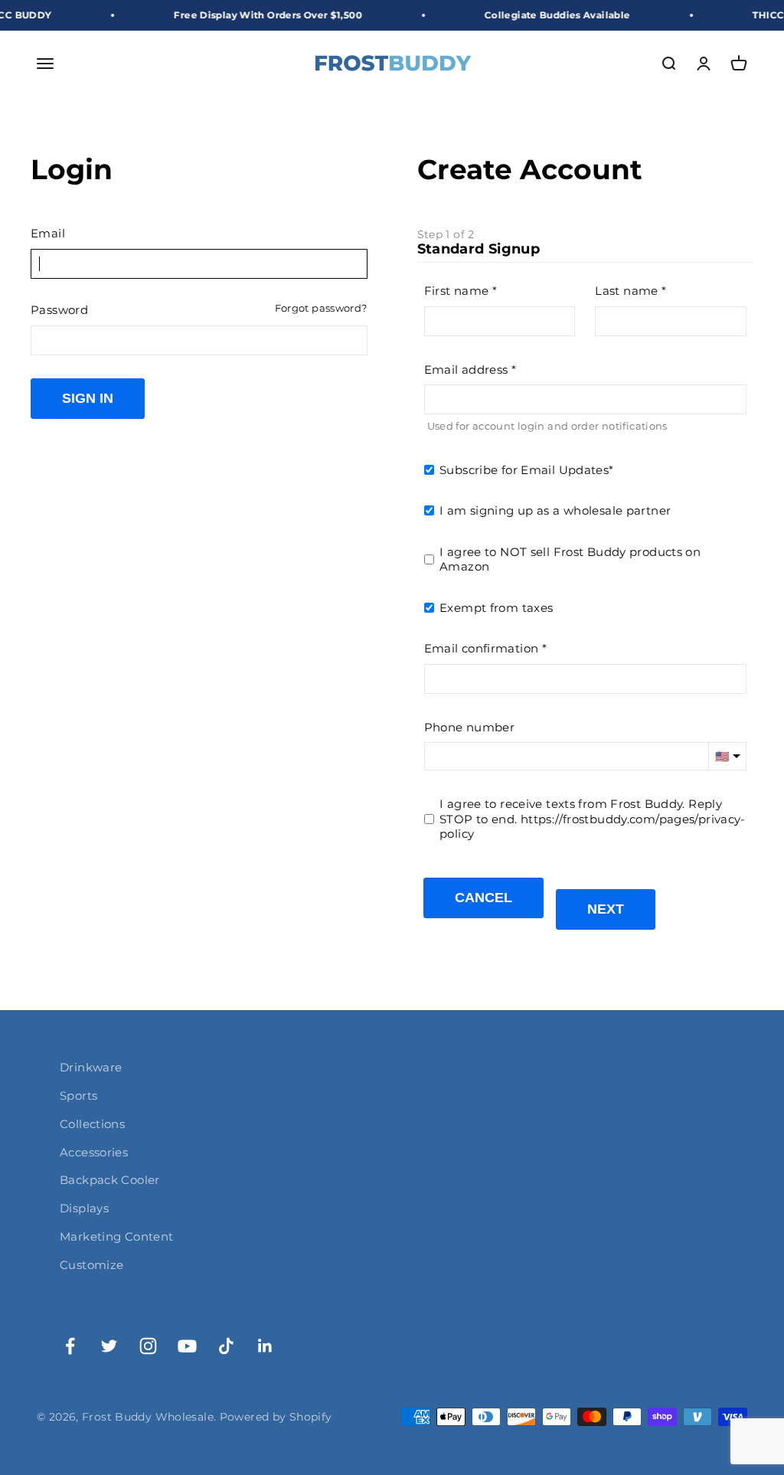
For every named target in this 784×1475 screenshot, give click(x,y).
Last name (626, 290)
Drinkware (91, 1067)
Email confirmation (481, 648)
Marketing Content (116, 1236)
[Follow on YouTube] (187, 1346)
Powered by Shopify (276, 1417)
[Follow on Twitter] (109, 1346)
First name (456, 290)
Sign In (87, 398)
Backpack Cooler (110, 1179)
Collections (92, 1124)
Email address (466, 369)
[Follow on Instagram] (148, 1346)
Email (48, 233)
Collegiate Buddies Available (541, 15)
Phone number (469, 727)
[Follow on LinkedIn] (265, 1346)
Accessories (94, 1152)
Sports (78, 1095)
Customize (91, 1265)
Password (59, 310)
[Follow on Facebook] (70, 1346)
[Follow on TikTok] (226, 1346)
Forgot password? (321, 308)
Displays (84, 1208)
